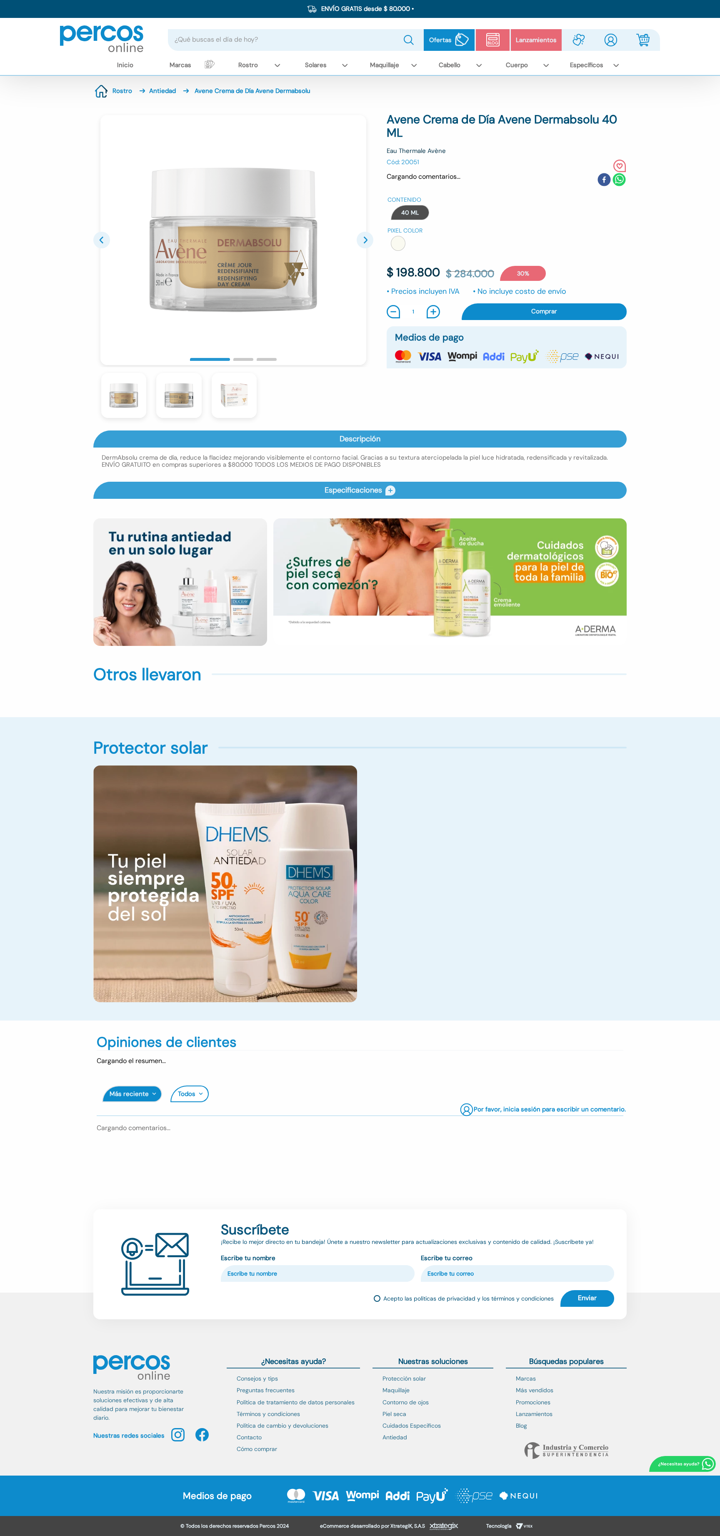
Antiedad (162, 91)
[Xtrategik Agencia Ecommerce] (443, 1527)
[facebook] (604, 180)
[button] (410, 212)
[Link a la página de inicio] (101, 91)
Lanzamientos (536, 40)
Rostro (122, 91)
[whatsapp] (619, 180)
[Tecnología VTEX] (524, 1527)
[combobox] (296, 40)
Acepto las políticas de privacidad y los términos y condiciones (468, 1298)
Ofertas (440, 40)
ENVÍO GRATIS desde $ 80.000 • (367, 9)
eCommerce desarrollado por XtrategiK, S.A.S (372, 1526)
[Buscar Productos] (410, 40)
